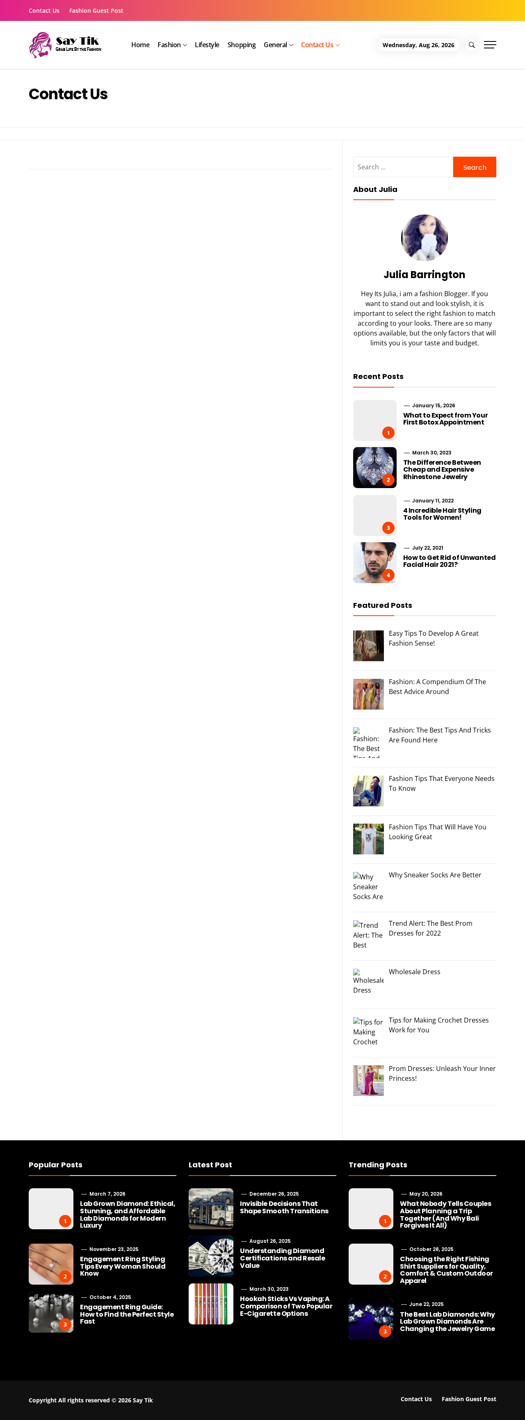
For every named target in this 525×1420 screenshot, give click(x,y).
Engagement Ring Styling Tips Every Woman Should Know (122, 1266)
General (275, 44)
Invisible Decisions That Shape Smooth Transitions (284, 1207)
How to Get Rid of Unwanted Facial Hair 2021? (449, 561)
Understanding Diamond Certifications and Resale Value (282, 1258)
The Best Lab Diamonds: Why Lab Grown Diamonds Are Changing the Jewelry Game (447, 1321)
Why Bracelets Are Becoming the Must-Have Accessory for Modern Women (217, 1405)
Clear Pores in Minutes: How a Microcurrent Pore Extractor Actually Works (441, 1405)
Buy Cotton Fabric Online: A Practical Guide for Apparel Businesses (114, 1401)
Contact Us (44, 10)
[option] (99, 1402)
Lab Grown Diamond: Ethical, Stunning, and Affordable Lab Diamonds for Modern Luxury (127, 1214)
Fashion (169, 44)
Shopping (242, 44)
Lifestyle (207, 44)
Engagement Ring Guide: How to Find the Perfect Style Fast (126, 1314)
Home (140, 44)
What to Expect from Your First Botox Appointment (445, 419)
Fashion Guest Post (96, 10)
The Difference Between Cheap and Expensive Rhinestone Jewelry (442, 470)
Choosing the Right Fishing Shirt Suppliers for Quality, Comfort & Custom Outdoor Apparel (446, 1269)
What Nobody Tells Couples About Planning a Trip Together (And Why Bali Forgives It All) (445, 1214)
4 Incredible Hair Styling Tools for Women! (442, 514)
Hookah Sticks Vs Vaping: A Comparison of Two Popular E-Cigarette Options (286, 1306)
